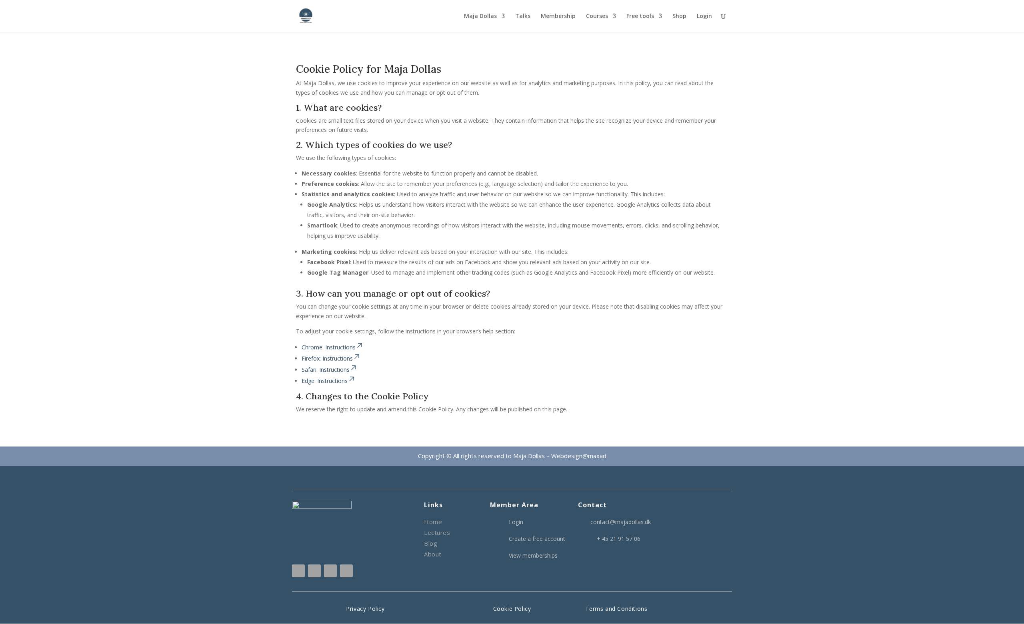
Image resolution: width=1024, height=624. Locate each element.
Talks (522, 16)
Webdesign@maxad (578, 456)
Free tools (640, 16)
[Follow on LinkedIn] (330, 570)
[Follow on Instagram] (298, 570)
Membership (558, 16)
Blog (430, 543)
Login (704, 16)
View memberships (533, 555)
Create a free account (537, 538)
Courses (597, 16)
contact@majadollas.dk (620, 522)
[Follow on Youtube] (346, 570)
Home (433, 522)
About (433, 554)
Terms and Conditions (616, 608)
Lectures (437, 532)
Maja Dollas (480, 16)
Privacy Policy (365, 608)
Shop (679, 16)
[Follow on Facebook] (314, 570)
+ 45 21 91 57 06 (618, 538)
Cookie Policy (512, 608)
